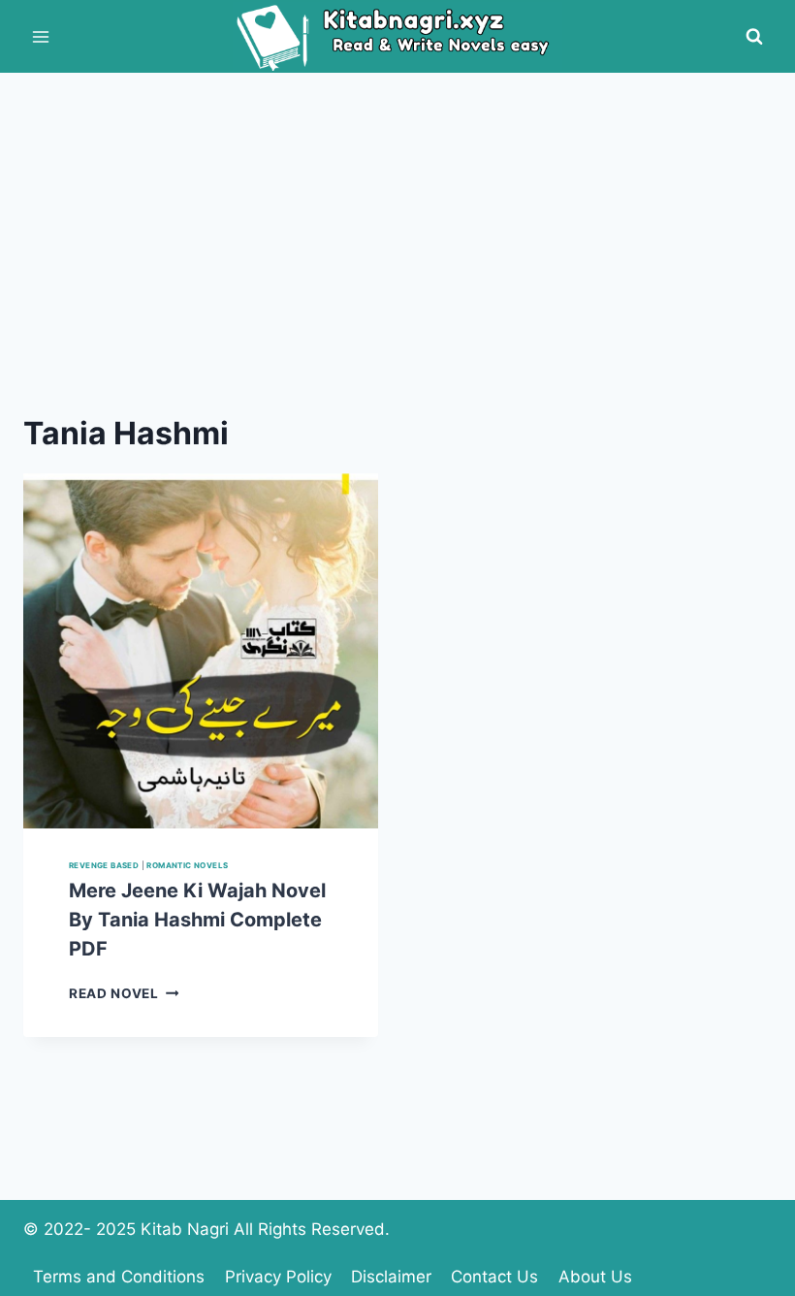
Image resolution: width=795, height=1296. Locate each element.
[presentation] (200, 650)
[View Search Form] (754, 36)
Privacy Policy (278, 1276)
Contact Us (494, 1276)
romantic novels (187, 865)
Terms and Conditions (119, 1276)
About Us (595, 1276)
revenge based (104, 865)
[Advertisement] (397, 218)
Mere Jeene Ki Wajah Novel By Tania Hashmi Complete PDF (197, 919)
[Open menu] (41, 36)
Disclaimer (391, 1276)
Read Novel (123, 993)
